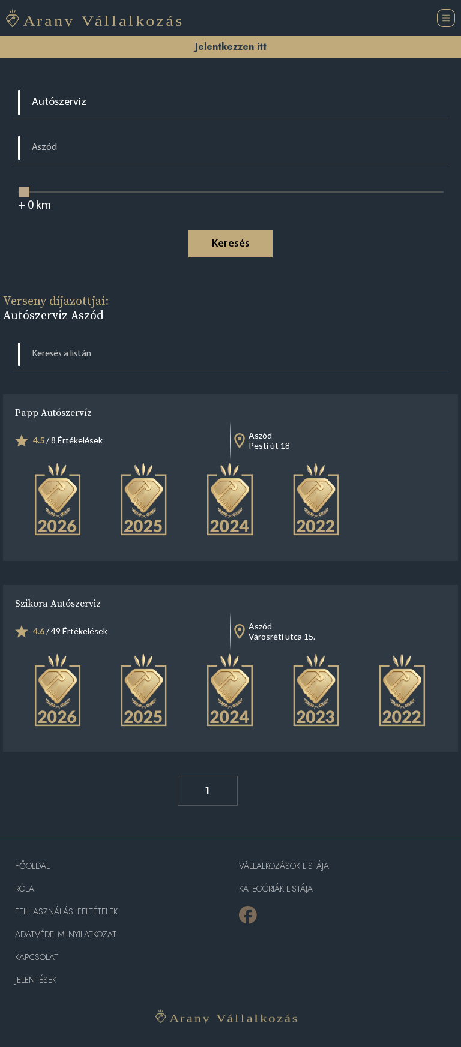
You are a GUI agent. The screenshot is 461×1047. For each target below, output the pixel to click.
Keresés (231, 244)
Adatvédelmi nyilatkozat (65, 934)
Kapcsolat (36, 957)
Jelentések (35, 980)
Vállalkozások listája (284, 866)
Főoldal (32, 866)
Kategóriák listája (276, 889)
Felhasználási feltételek (66, 911)
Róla (24, 889)
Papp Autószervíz (53, 412)
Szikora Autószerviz (58, 603)
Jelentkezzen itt (231, 46)
